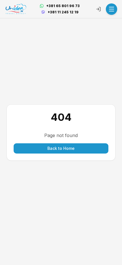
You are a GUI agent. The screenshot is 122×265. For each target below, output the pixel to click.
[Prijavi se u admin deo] (98, 9)
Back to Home (61, 148)
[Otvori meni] (111, 9)
